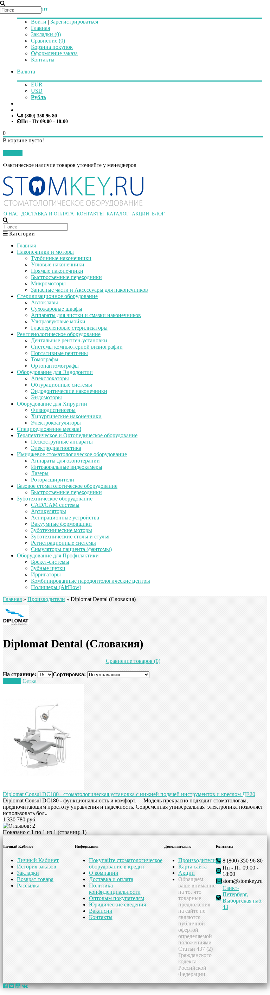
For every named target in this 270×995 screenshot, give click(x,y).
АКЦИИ (140, 214)
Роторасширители (52, 480)
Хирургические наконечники (66, 416)
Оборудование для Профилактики (58, 555)
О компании (103, 873)
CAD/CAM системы (55, 505)
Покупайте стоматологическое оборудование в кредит (125, 863)
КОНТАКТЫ (90, 214)
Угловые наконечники (57, 264)
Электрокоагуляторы (56, 423)
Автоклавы (44, 302)
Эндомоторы (46, 397)
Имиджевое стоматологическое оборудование (72, 454)
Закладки (28, 873)
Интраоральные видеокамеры (66, 467)
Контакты (42, 60)
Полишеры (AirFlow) (56, 587)
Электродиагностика (56, 448)
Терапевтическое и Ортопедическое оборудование (77, 435)
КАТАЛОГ (118, 214)
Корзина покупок (52, 47)
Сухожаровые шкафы (56, 309)
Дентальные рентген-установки (69, 340)
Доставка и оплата (111, 879)
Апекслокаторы (50, 378)
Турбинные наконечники (61, 258)
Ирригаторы (46, 574)
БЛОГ (158, 214)
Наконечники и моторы (45, 252)
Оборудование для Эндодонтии (55, 372)
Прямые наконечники (57, 271)
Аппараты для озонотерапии (65, 461)
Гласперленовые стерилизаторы (69, 328)
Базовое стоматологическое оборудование (67, 486)
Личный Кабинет (38, 860)
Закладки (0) (46, 34)
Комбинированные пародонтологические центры (90, 581)
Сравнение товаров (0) (133, 661)
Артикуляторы (48, 511)
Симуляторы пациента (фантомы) (71, 549)
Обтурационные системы (61, 385)
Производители (46, 599)
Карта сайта (192, 867)
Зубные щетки (48, 568)
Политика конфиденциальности (115, 889)
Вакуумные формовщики (61, 524)
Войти (38, 22)
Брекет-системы (50, 562)
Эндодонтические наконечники (69, 391)
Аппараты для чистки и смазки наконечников (86, 315)
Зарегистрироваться (74, 22)
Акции (186, 873)
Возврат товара (35, 879)
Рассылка (28, 886)
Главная (40, 28)
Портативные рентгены (59, 353)
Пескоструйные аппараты (62, 442)
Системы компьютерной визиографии (77, 347)
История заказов (36, 867)
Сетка (29, 681)
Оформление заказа (54, 53)
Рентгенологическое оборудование (59, 334)
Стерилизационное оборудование (57, 296)
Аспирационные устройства (65, 518)
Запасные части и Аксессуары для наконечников (89, 290)
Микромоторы (48, 283)
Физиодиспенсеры (53, 410)
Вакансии (100, 911)
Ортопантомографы (55, 366)
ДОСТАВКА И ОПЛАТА (47, 214)
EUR (37, 85)
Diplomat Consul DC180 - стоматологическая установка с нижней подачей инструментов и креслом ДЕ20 (129, 794)
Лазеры (40, 473)
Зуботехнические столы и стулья (70, 537)
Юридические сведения (117, 904)
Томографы (44, 359)
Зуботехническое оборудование (54, 499)
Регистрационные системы (63, 543)
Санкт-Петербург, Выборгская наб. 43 (243, 897)
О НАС (11, 214)
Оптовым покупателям (116, 898)
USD (37, 91)
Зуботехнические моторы (61, 530)
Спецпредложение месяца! (49, 429)
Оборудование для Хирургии (52, 404)
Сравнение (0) (48, 41)
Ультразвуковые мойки (58, 321)
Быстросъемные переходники (66, 277)
